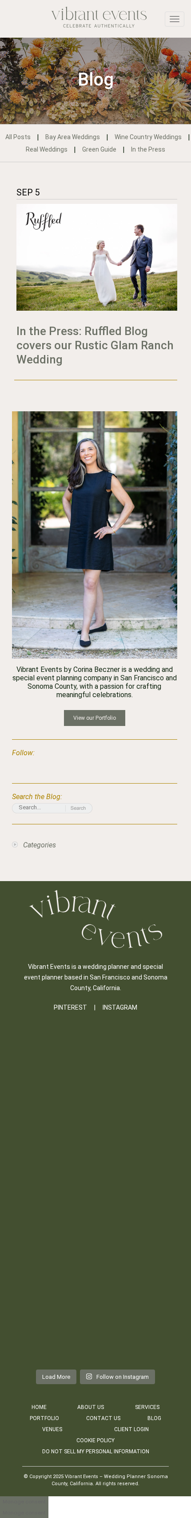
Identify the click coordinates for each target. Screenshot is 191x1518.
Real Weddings (47, 149)
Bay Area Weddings (72, 136)
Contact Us (103, 1418)
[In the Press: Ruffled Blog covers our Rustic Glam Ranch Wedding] (96, 257)
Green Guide (99, 149)
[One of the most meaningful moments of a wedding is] (95, 1079)
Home (39, 1407)
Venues (52, 1429)
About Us (90, 1407)
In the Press (148, 149)
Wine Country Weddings (148, 136)
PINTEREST (70, 1007)
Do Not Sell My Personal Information (95, 1451)
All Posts (18, 136)
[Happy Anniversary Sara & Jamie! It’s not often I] (95, 1241)
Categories (39, 845)
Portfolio (44, 1418)
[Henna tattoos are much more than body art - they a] (95, 1160)
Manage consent (24, 1501)
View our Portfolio (94, 718)
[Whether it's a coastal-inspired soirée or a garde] (95, 1323)
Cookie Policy (95, 1440)
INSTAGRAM (120, 1007)
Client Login (131, 1429)
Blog (154, 1418)
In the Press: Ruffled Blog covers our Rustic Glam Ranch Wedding (95, 345)
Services (147, 1407)
